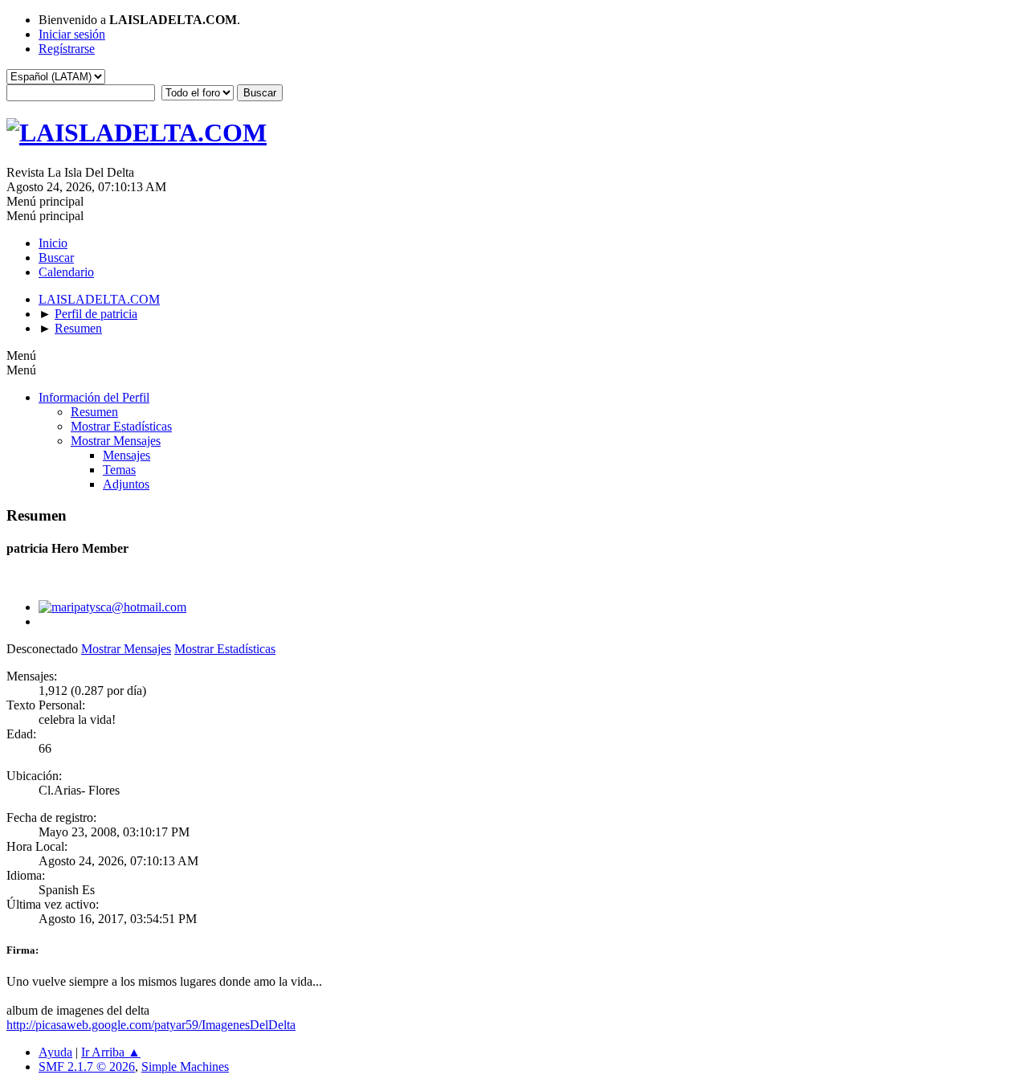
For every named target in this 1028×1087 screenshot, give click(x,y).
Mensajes (126, 455)
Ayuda (55, 1052)
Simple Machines (185, 1066)
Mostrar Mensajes (116, 440)
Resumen (94, 412)
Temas (119, 469)
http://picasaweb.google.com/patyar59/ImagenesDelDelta (151, 1025)
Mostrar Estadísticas (121, 426)
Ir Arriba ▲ (111, 1052)
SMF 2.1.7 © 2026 (87, 1066)
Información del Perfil (94, 397)
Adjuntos (126, 484)
